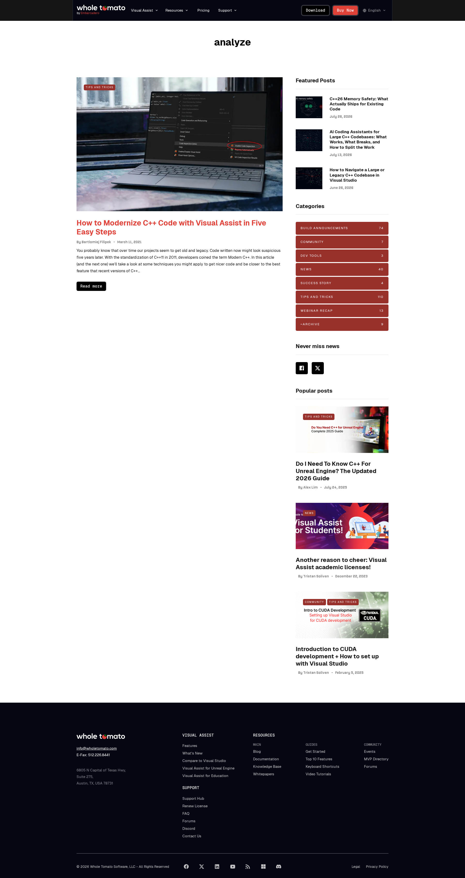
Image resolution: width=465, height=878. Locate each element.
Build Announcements (342, 228)
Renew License (195, 806)
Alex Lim (310, 487)
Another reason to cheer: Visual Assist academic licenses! (341, 563)
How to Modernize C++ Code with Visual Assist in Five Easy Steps (171, 227)
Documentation (266, 759)
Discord (188, 828)
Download (315, 10)
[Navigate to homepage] (101, 8)
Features (189, 745)
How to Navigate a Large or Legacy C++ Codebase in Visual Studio (357, 175)
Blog (257, 751)
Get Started (315, 751)
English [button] (374, 10)
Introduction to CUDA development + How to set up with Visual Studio (337, 656)
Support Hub (193, 798)
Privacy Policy (377, 866)
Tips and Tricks (99, 87)
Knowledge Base (267, 766)
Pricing (203, 10)
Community (342, 242)
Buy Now (345, 10)
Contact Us (191, 836)
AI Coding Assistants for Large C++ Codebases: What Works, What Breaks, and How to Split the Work (358, 139)
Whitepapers (263, 774)
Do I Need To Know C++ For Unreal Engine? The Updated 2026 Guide (336, 471)
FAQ (185, 813)
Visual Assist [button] (142, 10)
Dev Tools (342, 256)
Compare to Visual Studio (204, 760)
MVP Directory (376, 759)
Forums (370, 766)
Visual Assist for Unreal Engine (208, 768)
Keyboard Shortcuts (322, 766)
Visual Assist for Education (205, 775)
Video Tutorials (318, 774)
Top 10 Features (319, 759)
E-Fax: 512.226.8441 (93, 755)
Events (369, 751)
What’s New (192, 753)
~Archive (342, 324)
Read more (91, 286)
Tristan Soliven (316, 576)
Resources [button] (174, 10)
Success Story (342, 283)
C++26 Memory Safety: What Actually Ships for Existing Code (359, 104)
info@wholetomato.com (97, 748)
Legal (356, 866)
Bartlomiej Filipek (96, 242)
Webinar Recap (342, 311)
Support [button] (225, 10)
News (342, 269)
